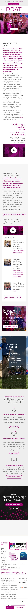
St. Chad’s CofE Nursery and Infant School (18, 250)
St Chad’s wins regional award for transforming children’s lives (18, 243)
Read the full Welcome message (14, 214)
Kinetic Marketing (10, 587)
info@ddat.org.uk (19, 1)
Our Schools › (15, 572)
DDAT (14, 291)
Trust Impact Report (10, 326)
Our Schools (14, 426)
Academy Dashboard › (20, 574)
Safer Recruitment (16, 377)
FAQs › (22, 572)
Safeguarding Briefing (16, 361)
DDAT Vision (14, 453)
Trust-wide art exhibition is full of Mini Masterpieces (18, 285)
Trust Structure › (5, 572)
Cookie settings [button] (20, 607)
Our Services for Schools (14, 504)
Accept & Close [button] (9, 607)
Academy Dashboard (13, 4)
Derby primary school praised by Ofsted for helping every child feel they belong (18, 262)
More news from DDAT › (12, 297)
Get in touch (14, 508)
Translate (25, 587)
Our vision (14, 29)
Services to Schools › (7, 574)
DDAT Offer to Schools (14, 476)
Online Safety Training (16, 369)
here (21, 117)
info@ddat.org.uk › (6, 584)
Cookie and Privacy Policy (18, 605)
